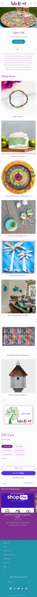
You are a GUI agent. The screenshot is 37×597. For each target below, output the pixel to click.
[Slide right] (22, 537)
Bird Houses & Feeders (17, 395)
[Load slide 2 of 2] (19, 49)
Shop (5, 566)
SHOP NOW (18, 41)
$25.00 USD (19, 446)
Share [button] (5, 483)
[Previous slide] (14, 49)
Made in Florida (17, 156)
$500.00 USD (20, 454)
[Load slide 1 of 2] (17, 49)
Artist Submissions (9, 554)
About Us (6, 542)
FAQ (5, 546)
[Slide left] (15, 537)
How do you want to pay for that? (17, 516)
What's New (17, 117)
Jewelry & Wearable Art (17, 236)
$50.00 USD (7, 450)
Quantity (3, 458)
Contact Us (7, 550)
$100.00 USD (19, 450)
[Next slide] (23, 49)
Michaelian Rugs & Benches (17, 355)
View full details (28, 483)
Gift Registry (7, 558)
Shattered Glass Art (17, 276)
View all (33, 489)
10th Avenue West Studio (17, 315)
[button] (2, 3)
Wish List (6, 562)
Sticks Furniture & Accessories (17, 196)
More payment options (18, 477)
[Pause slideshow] (35, 49)
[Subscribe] (29, 582)
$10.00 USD (7, 446)
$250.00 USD (7, 454)
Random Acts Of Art (21, 595)
